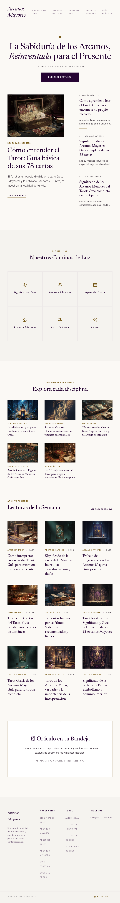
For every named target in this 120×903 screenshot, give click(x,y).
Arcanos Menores (91, 12)
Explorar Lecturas (60, 77)
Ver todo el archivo (101, 509)
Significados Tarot (39, 12)
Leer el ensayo (17, 195)
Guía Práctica (107, 12)
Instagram (95, 817)
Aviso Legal (72, 818)
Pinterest (108, 817)
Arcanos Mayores (17, 12)
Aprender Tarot (74, 12)
